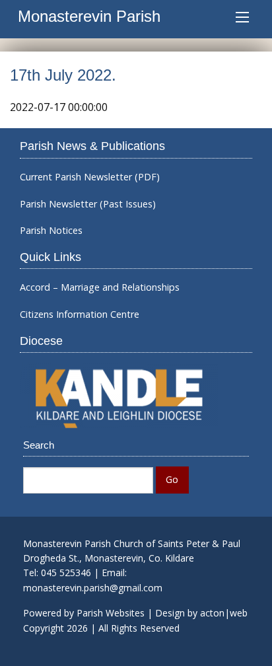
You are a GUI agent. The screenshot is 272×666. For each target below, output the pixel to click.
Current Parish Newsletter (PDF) (90, 177)
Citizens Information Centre (79, 314)
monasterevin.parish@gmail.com (92, 587)
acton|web (224, 613)
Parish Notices (51, 230)
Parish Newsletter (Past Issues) (88, 204)
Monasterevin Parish (89, 16)
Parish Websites (111, 613)
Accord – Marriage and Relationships (100, 287)
